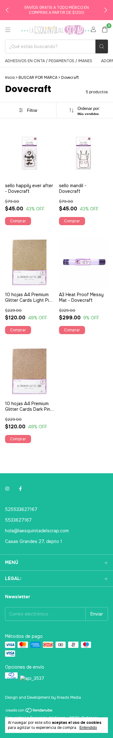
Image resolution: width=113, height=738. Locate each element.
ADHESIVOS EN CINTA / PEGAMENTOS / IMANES (48, 60)
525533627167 (21, 509)
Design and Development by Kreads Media (43, 697)
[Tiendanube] (29, 711)
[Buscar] (101, 46)
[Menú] (8, 30)
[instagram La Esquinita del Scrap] (7, 488)
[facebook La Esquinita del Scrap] (20, 488)
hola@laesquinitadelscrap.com (37, 531)
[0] (104, 30)
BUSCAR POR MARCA (38, 77)
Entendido (88, 727)
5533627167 (18, 520)
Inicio (10, 77)
